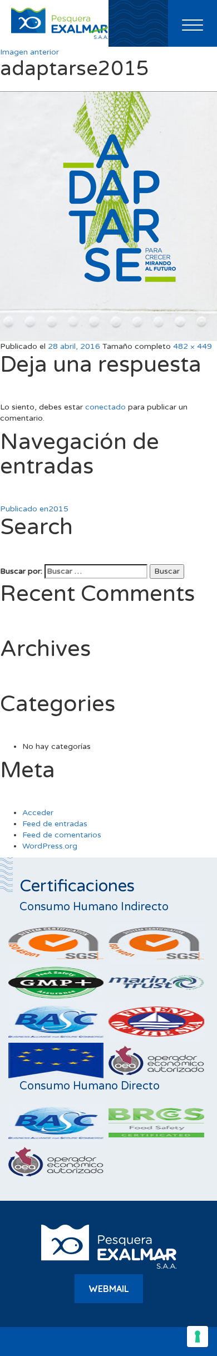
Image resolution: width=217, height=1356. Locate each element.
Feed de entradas (54, 824)
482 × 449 (192, 346)
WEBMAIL (108, 1288)
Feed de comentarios (61, 835)
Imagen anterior (29, 52)
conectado (105, 407)
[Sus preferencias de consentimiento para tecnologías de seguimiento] (197, 1336)
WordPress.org (49, 846)
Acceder (37, 812)
